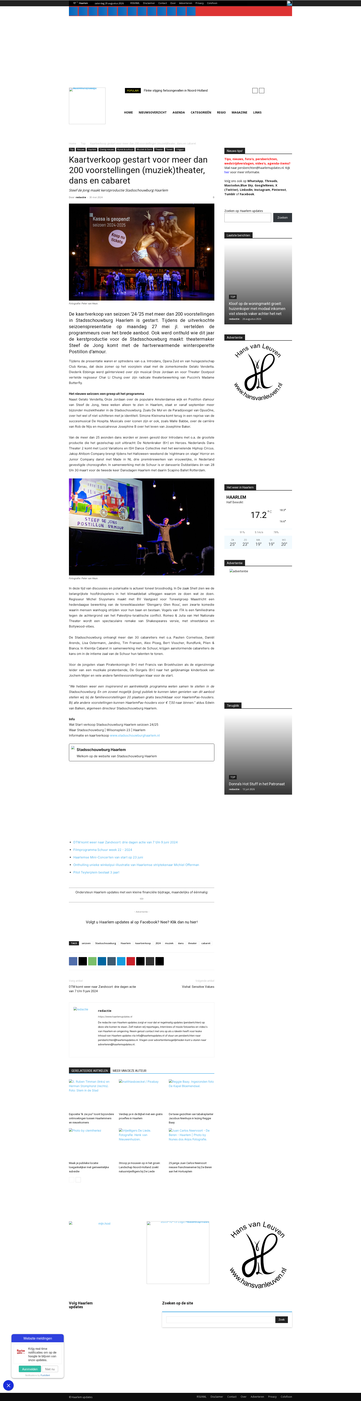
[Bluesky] (171, 11)
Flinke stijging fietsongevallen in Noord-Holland (176, 90)
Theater (159, 149)
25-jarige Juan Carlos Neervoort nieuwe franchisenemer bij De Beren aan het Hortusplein (190, 1167)
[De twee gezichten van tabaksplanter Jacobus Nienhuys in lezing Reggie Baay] (191, 1095)
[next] (261, 90)
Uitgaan (180, 149)
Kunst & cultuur (125, 149)
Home (72, 143)
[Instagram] (83, 11)
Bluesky (86, 1369)
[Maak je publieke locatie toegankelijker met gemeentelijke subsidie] (91, 1144)
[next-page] (78, 1179)
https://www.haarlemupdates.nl (115, 1016)
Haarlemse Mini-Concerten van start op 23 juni (108, 857)
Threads (271, 181)
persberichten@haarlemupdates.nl (261, 168)
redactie (81, 197)
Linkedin (86, 1345)
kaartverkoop (143, 943)
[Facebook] (73, 11)
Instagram (87, 1333)
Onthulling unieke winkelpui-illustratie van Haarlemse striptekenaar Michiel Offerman (136, 865)
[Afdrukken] (150, 961)
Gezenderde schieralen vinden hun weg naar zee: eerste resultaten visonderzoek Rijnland (258, 308)
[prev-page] (71, 1179)
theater (192, 943)
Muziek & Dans (144, 149)
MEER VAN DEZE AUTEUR (129, 1070)
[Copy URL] (159, 961)
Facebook (87, 1321)
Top (83, 143)
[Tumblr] (132, 11)
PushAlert (45, 1375)
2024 (157, 943)
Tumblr (132, 1350)
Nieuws (80, 149)
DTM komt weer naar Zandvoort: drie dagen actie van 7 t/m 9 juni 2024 (125, 842)
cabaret (205, 943)
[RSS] (122, 11)
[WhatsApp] (151, 11)
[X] (142, 11)
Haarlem (92, 149)
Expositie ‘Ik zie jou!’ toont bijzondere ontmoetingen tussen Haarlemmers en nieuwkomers (91, 1118)
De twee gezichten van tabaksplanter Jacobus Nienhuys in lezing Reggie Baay (191, 1118)
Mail (130, 1314)
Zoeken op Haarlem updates (243, 211)
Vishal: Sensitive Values (198, 987)
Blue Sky (246, 185)
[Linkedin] (93, 11)
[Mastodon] (181, 11)
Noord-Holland (240, 297)
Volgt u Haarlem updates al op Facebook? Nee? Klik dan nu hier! (142, 922)
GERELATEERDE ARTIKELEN (89, 1070)
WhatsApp (255, 181)
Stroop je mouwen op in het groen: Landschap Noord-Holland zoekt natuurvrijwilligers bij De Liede (139, 1167)
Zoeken (282, 217)
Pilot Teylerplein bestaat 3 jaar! (96, 872)
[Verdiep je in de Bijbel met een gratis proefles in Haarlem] (141, 1095)
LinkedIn (246, 190)
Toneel (169, 149)
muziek (169, 943)
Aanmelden (30, 1369)
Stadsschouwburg (105, 943)
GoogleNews (264, 185)
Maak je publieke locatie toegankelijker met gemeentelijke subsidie (89, 1167)
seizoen (86, 943)
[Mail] (102, 11)
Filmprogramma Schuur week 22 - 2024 (102, 850)
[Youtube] (161, 11)
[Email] (140, 961)
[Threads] (191, 11)
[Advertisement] (180, 47)
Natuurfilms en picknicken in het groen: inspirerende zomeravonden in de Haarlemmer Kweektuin (258, 779)
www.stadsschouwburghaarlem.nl (135, 735)
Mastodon (87, 1381)
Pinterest (279, 190)
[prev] (255, 90)
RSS (130, 1338)
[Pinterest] (112, 11)
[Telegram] (121, 961)
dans (181, 943)
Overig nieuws (107, 149)
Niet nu (50, 1369)
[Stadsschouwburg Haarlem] (141, 752)
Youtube (133, 1374)
